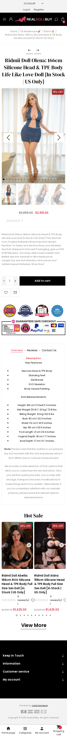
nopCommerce (40, 705)
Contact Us (49, 350)
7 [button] (39, 615)
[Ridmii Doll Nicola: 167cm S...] (29, 50)
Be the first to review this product (42, 220)
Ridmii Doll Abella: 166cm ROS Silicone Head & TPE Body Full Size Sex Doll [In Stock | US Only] (17, 584)
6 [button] (35, 615)
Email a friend (15, 292)
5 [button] (31, 615)
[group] (17, 545)
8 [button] (43, 615)
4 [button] (28, 615)
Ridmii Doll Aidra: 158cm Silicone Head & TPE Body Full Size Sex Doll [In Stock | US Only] (49, 584)
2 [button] (20, 615)
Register (39, 9)
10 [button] (50, 615)
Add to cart (42, 281)
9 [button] (46, 615)
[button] (58, 137)
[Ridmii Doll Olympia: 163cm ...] (37, 50)
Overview (17, 350)
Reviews (32, 350)
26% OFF (25, 526)
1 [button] (16, 615)
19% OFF (58, 92)
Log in (26, 9)
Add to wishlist (6, 292)
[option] (17, 567)
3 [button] (24, 615)
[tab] (17, 350)
